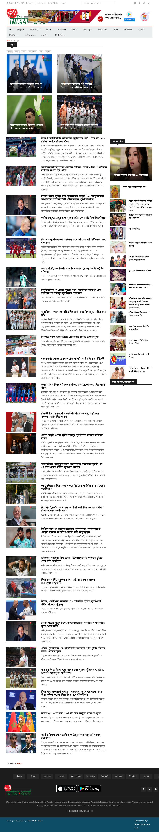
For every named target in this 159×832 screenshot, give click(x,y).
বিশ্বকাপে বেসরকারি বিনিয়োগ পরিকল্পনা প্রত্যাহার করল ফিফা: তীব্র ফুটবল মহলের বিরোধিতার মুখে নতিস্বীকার (72, 693)
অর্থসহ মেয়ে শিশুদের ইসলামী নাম (134, 187)
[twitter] (140, 3)
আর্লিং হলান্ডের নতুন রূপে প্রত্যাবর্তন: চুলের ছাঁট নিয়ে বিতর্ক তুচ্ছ (73, 217)
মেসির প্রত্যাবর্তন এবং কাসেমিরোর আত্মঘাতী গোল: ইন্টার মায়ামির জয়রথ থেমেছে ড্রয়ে (73, 649)
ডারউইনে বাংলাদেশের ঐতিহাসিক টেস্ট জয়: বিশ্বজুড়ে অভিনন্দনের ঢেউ (73, 313)
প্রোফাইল (44, 35)
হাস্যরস (141, 30)
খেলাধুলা (20, 30)
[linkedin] (149, 3)
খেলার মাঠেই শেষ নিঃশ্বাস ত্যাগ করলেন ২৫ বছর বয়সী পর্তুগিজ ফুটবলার (72, 270)
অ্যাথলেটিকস (32, 52)
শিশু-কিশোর (127, 30)
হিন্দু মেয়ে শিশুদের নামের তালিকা (140, 270)
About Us (42, 3)
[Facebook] (135, 3)
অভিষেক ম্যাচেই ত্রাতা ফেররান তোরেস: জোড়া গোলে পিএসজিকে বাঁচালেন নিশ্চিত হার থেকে (74, 168)
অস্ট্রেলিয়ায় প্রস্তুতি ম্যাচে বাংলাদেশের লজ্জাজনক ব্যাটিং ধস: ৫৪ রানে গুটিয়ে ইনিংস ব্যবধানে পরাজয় (72, 465)
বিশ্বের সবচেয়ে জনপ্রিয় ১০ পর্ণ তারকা (131, 175)
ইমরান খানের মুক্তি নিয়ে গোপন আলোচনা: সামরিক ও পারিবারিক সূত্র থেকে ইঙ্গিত (73, 624)
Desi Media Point (35, 821)
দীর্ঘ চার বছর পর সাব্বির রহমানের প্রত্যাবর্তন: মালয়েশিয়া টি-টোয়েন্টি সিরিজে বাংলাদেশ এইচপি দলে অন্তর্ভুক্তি (71, 530)
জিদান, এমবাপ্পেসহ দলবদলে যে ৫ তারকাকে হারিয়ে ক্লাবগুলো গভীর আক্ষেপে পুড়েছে (71, 603)
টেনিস (23, 52)
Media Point (60, 35)
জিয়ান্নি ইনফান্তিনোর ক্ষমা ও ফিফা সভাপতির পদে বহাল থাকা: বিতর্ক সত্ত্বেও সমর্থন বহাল (72, 509)
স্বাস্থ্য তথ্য (60, 30)
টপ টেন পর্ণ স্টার (134, 229)
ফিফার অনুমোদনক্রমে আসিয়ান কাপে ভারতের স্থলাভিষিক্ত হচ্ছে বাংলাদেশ (73, 241)
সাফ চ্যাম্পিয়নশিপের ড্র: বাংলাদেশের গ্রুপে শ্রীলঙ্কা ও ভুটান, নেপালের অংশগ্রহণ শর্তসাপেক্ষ (72, 671)
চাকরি (114, 30)
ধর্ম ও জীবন (101, 30)
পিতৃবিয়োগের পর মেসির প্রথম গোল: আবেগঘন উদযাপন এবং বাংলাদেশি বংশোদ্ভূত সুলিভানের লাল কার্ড (71, 291)
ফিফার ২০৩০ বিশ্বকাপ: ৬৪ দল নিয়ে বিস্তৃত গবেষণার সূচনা (71, 713)
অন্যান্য (48, 52)
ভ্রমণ (74, 30)
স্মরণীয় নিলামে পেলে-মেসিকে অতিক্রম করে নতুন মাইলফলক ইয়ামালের (70, 736)
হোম (8, 41)
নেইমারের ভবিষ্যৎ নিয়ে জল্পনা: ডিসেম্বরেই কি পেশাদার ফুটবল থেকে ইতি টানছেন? (71, 559)
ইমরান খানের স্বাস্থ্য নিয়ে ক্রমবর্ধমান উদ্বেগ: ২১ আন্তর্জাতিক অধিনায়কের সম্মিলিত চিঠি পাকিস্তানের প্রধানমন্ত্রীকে (72, 197)
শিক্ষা (48, 30)
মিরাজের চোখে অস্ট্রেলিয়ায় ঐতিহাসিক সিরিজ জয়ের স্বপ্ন (70, 337)
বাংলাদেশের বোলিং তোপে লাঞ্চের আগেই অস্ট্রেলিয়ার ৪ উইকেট (72, 358)
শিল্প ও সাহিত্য (34, 30)
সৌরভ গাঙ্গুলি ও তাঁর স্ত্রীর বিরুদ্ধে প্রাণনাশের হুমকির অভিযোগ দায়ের (72, 436)
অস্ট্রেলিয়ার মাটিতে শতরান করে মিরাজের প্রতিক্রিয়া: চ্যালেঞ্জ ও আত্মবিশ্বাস (73, 487)
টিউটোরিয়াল (13, 35)
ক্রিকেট (9, 52)
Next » (19, 763)
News (63, 3)
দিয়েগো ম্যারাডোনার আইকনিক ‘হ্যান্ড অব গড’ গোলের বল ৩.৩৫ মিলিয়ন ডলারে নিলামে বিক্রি (73, 139)
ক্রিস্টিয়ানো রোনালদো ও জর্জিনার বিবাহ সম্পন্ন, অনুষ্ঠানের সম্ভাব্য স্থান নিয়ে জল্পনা (70, 415)
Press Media (53, 3)
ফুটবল (16, 52)
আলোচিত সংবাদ (29, 35)
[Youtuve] (144, 3)
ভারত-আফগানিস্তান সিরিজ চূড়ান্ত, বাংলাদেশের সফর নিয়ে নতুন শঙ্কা (73, 386)
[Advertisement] (132, 88)
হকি (41, 52)
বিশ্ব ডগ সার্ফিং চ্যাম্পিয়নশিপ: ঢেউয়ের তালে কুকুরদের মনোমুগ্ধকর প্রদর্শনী (68, 581)
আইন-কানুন (87, 30)
